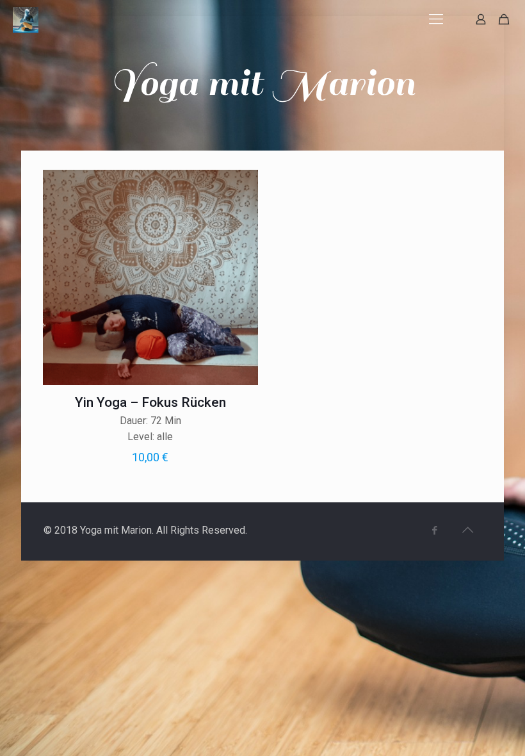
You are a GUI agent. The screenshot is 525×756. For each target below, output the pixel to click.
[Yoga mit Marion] (25, 19)
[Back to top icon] (468, 529)
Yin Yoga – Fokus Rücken (150, 402)
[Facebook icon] (435, 530)
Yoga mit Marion (262, 83)
